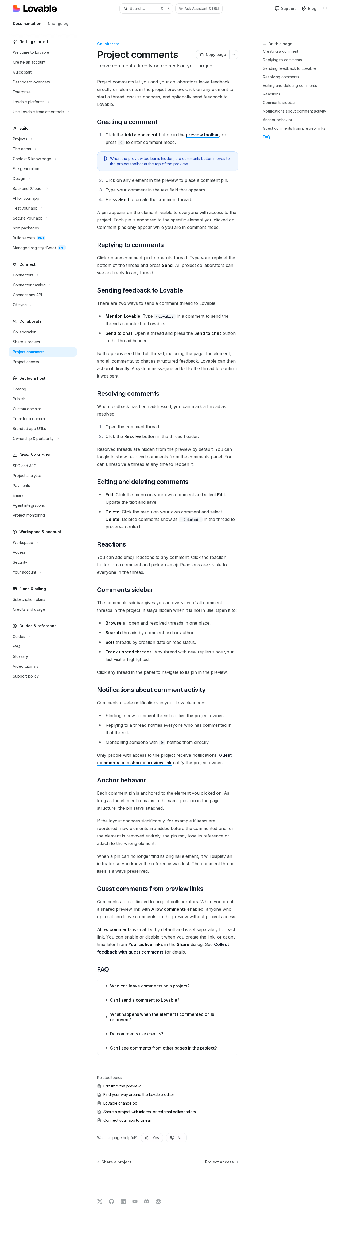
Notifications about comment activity (294, 111)
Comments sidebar (279, 102)
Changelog (58, 23)
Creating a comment (280, 51)
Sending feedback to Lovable (289, 68)
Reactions (271, 94)
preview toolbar (202, 134)
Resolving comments (281, 77)
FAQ (266, 136)
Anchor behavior (277, 119)
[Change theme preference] (325, 8)
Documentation (27, 23)
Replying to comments (282, 59)
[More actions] (233, 54)
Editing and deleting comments (290, 85)
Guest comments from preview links (294, 128)
